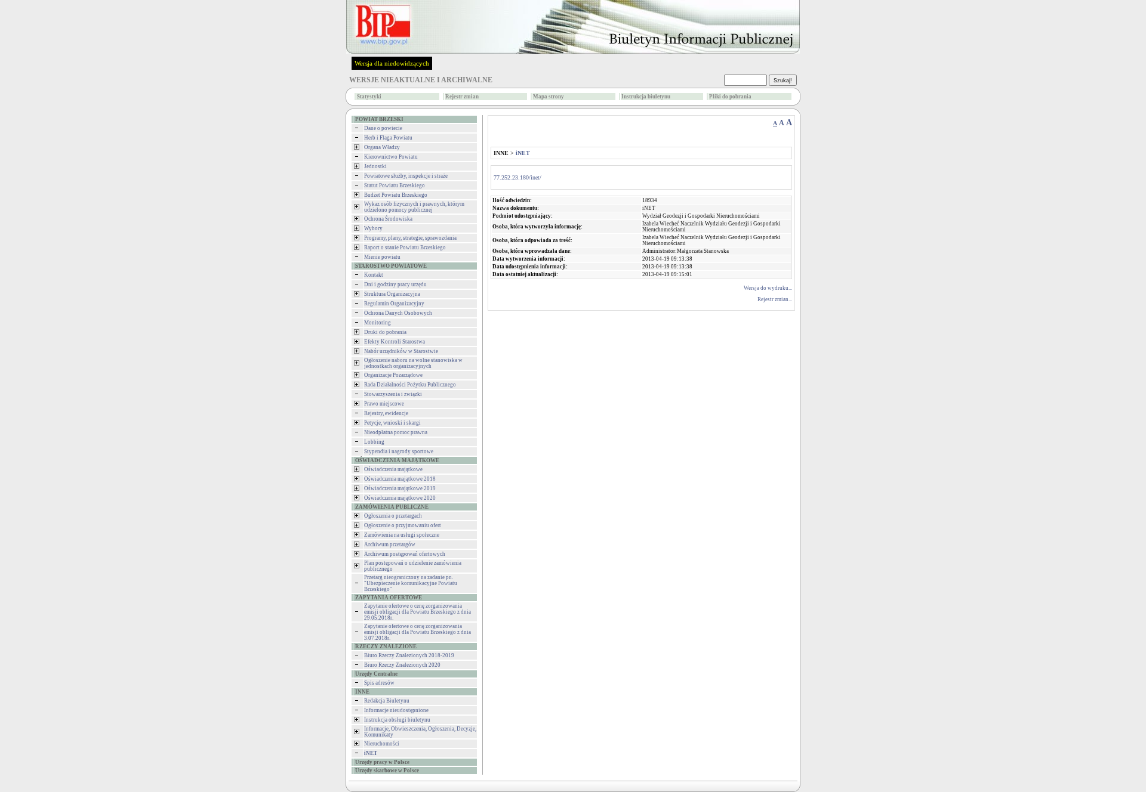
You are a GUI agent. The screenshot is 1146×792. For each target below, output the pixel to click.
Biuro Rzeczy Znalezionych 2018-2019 (409, 655)
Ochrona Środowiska (388, 219)
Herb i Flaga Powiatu (388, 138)
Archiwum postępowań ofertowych (404, 554)
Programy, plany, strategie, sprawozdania (410, 238)
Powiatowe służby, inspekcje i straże (406, 176)
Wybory (373, 228)
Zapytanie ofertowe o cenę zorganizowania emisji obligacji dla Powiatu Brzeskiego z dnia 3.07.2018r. (417, 632)
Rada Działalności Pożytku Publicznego (410, 385)
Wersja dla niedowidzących (392, 63)
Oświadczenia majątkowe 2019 (400, 488)
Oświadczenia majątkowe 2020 (400, 498)
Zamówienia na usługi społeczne (401, 535)
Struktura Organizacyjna (392, 294)
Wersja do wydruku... (768, 288)
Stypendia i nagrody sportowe (398, 451)
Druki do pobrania (385, 332)
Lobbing (374, 442)
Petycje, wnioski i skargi (392, 423)
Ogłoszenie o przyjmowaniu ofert (402, 525)
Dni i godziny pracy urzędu (395, 284)
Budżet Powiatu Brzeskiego (395, 195)
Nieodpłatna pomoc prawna (395, 432)
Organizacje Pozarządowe (393, 375)
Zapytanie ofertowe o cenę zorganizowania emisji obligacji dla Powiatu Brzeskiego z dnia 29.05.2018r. (417, 612)
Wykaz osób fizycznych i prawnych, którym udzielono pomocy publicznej (414, 207)
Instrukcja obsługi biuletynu (397, 720)
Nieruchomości (381, 744)
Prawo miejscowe (384, 404)
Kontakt (373, 275)
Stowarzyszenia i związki (393, 394)
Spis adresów (379, 683)
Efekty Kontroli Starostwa (394, 342)
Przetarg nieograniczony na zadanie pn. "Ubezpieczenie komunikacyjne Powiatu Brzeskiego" (410, 583)
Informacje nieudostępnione (396, 710)
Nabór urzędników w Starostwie (401, 351)
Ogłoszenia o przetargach (393, 516)
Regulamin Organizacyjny (394, 304)
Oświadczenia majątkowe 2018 (400, 479)
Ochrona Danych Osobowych (398, 313)
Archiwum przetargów (389, 544)
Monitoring (377, 323)
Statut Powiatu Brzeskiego (394, 185)
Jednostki (375, 166)
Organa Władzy (382, 147)
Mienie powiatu (382, 257)
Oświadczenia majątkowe (393, 469)
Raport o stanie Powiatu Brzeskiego (405, 247)
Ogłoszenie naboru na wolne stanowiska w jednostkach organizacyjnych (413, 363)
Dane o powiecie (383, 128)
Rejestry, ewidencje (386, 413)
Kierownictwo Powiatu (391, 157)
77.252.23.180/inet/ (517, 177)
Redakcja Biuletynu (386, 701)
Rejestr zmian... (774, 299)
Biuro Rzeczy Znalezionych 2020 (402, 665)
